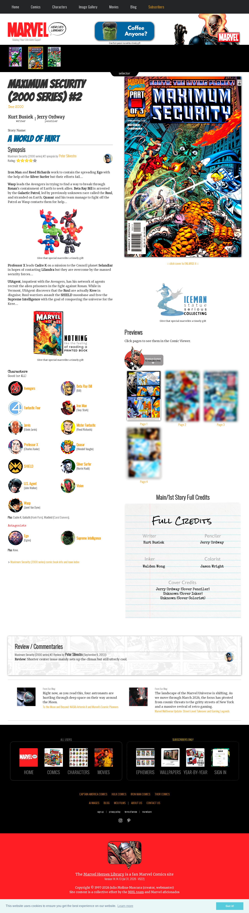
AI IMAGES (94, 803)
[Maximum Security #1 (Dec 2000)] (17, 57)
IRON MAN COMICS (140, 794)
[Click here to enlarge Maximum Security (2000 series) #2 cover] (182, 256)
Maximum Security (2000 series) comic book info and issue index (45, 562)
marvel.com (147, 811)
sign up (100, 811)
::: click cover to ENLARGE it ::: (183, 263)
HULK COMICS (119, 794)
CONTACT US (153, 803)
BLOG (107, 803)
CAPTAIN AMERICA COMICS (93, 794)
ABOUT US (136, 803)
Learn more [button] (125, 906)
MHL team (136, 892)
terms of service (131, 811)
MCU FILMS (119, 803)
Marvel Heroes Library (103, 874)
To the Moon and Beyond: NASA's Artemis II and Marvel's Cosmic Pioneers (80, 707)
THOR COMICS (162, 794)
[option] (17, 57)
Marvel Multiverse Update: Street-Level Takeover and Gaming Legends (192, 711)
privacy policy (114, 811)
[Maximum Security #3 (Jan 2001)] (56, 57)
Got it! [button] (230, 906)
